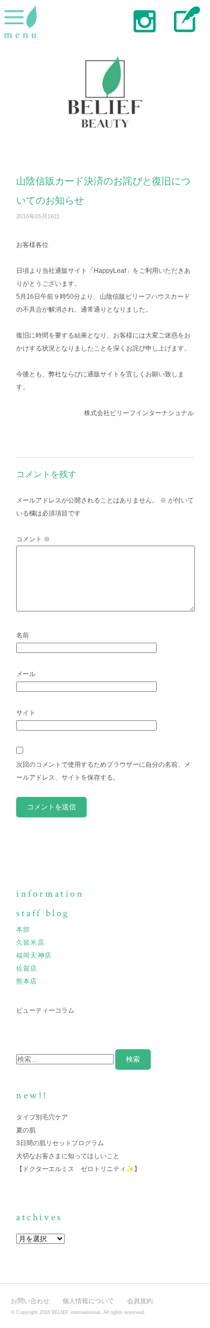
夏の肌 (26, 1130)
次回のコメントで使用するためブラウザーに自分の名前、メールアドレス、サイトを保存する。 (103, 771)
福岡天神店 (34, 955)
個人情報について (88, 1301)
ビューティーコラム (45, 1010)
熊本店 (27, 981)
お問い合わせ (30, 1301)
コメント (33, 539)
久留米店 (30, 942)
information (50, 893)
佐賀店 (27, 968)
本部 (23, 929)
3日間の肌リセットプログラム (60, 1143)
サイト (26, 713)
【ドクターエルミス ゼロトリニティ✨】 (78, 1169)
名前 (22, 635)
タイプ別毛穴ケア (42, 1117)
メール (26, 674)
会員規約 (140, 1301)
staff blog (184, 20)
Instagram (144, 20)
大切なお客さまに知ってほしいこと (68, 1156)
